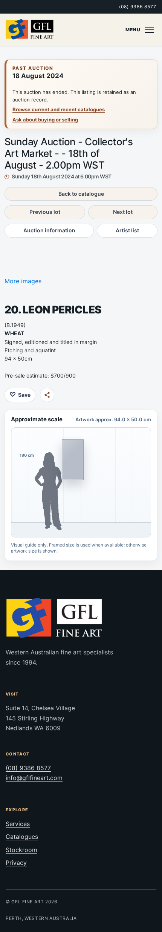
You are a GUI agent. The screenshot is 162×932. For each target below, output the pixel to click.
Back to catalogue (81, 193)
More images (23, 281)
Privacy (16, 862)
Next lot (123, 212)
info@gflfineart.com (34, 778)
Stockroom (21, 850)
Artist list (127, 230)
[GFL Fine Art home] (30, 29)
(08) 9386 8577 (137, 6)
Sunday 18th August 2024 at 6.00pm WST (62, 176)
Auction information (49, 230)
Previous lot (44, 212)
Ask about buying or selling (45, 120)
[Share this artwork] (47, 395)
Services (18, 824)
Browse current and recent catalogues (58, 109)
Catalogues (22, 836)
